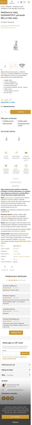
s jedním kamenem (24, 256)
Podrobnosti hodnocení (8, 28)
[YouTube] (12, 398)
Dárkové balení (7, 123)
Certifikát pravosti (8, 121)
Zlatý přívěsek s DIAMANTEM (14, 198)
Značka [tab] (15, 186)
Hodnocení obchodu (16, 276)
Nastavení (15, 422)
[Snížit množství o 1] (9, 112)
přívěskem (4, 73)
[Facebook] (4, 398)
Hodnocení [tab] (15, 182)
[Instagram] (8, 398)
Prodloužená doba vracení (23, 124)
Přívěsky (15, 251)
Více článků (10, 375)
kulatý (15, 259)
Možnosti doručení (9, 106)
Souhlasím (16, 417)
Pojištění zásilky (22, 121)
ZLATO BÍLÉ (16, 254)
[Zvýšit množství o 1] (2, 112)
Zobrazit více (16, 332)
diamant (15, 256)
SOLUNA (16, 248)
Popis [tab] (15, 179)
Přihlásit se (25, 353)
